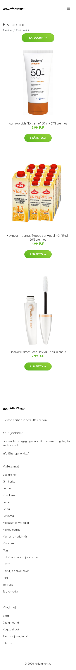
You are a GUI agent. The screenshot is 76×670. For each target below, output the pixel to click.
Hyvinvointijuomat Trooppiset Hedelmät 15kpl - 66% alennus (38, 237)
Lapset (7, 502)
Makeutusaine (11, 529)
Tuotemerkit (10, 591)
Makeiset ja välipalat (16, 523)
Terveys (8, 584)
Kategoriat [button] (37, 37)
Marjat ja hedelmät (15, 536)
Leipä (6, 509)
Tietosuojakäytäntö (15, 636)
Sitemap (8, 643)
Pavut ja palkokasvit (16, 571)
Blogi (6, 615)
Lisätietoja (38, 138)
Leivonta (8, 516)
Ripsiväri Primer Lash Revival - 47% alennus (38, 352)
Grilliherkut (9, 481)
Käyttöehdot (11, 629)
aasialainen (10, 474)
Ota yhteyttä (11, 622)
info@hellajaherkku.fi (16, 453)
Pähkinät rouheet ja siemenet (21, 557)
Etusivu (7, 30)
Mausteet (9, 543)
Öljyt (6, 550)
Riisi (5, 578)
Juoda (7, 488)
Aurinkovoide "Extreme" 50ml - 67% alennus (38, 123)
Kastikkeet (9, 495)
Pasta (6, 564)
